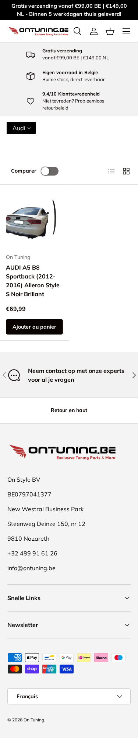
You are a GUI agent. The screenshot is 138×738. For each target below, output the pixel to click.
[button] (110, 31)
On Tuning (34, 720)
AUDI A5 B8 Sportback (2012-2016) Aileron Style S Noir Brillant (33, 281)
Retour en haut (69, 410)
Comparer (23, 170)
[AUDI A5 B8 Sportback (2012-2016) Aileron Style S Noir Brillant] (34, 219)
